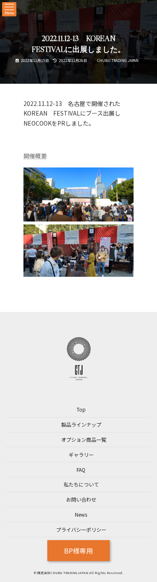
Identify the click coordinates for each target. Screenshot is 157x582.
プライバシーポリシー (81, 529)
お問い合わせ (81, 499)
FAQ (81, 469)
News (81, 514)
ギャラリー (81, 454)
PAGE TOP (144, 556)
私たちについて (81, 484)
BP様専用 (78, 551)
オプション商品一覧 (83, 439)
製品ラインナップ (81, 424)
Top (81, 409)
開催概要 (35, 156)
